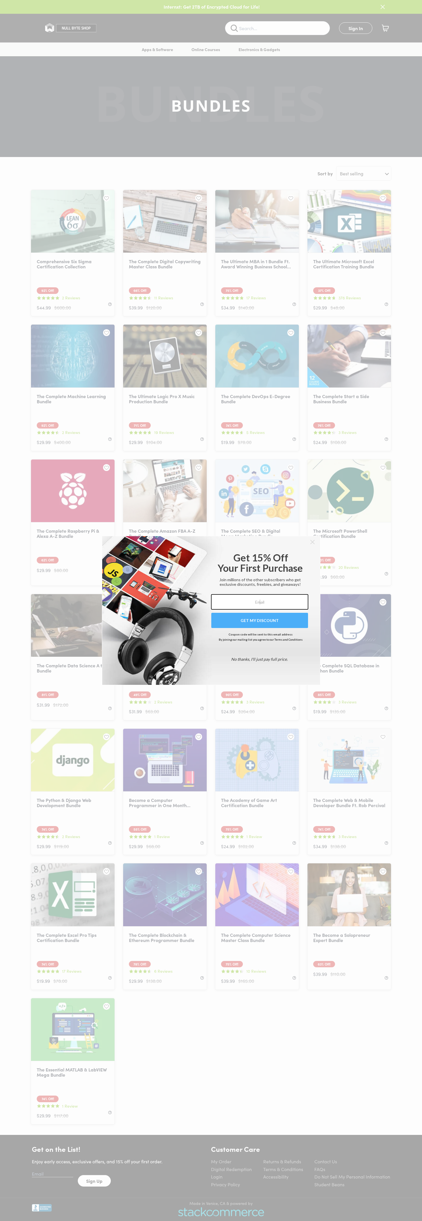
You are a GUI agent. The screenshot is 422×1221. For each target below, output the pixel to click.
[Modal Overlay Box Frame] (211, 610)
